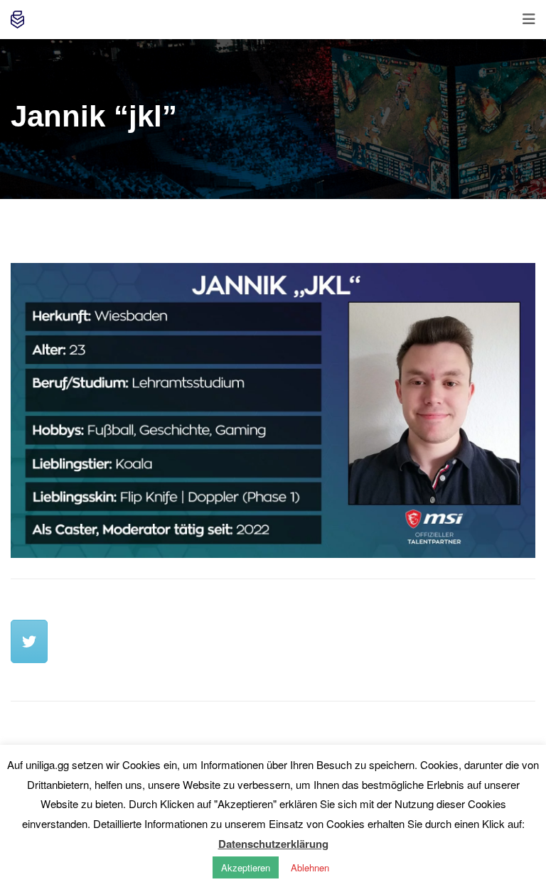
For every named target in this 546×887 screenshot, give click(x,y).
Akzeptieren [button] (245, 867)
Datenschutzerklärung (273, 843)
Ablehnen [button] (310, 867)
